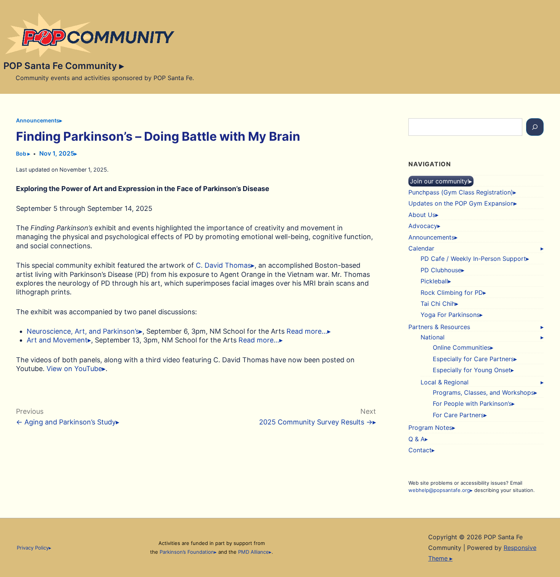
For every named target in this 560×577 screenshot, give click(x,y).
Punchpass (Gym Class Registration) (460, 192)
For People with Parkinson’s (472, 403)
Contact (420, 450)
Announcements (37, 120)
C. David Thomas (223, 265)
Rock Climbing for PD (452, 292)
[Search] (535, 127)
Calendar (421, 248)
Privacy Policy (33, 548)
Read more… (306, 331)
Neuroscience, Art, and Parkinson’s (83, 331)
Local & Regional (445, 382)
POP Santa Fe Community (61, 65)
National (433, 337)
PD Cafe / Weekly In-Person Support (473, 258)
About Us (421, 215)
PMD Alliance (253, 552)
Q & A (416, 439)
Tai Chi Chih (438, 303)
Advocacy (422, 226)
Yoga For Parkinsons (450, 314)
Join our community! (439, 181)
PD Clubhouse (441, 270)
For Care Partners (458, 415)
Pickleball (434, 281)
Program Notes (430, 427)
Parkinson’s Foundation (187, 552)
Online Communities (461, 347)
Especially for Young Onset (472, 370)
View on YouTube (74, 369)
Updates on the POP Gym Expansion (461, 203)
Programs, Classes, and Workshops (483, 392)
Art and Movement (57, 340)
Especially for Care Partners (473, 359)
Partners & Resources (439, 327)
